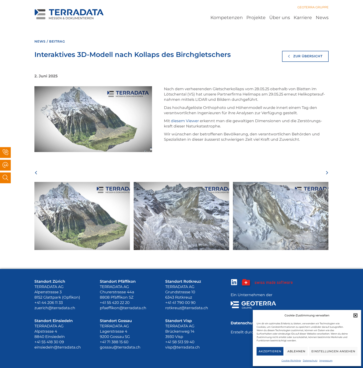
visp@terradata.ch (182, 347)
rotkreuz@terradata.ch (186, 308)
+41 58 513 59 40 (179, 342)
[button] (355, 315)
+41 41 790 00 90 (180, 302)
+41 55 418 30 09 (49, 342)
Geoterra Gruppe (313, 7)
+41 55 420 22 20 (115, 302)
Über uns (279, 17)
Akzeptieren (270, 351)
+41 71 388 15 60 (114, 342)
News (322, 17)
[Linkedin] (234, 282)
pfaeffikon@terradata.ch (123, 308)
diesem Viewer (185, 121)
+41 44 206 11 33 (48, 302)
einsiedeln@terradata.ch (57, 347)
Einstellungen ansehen (333, 351)
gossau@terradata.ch (120, 347)
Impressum (326, 360)
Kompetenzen (226, 17)
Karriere (303, 17)
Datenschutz (310, 360)
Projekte (256, 17)
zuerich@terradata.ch (54, 308)
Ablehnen (296, 351)
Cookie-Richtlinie (291, 360)
